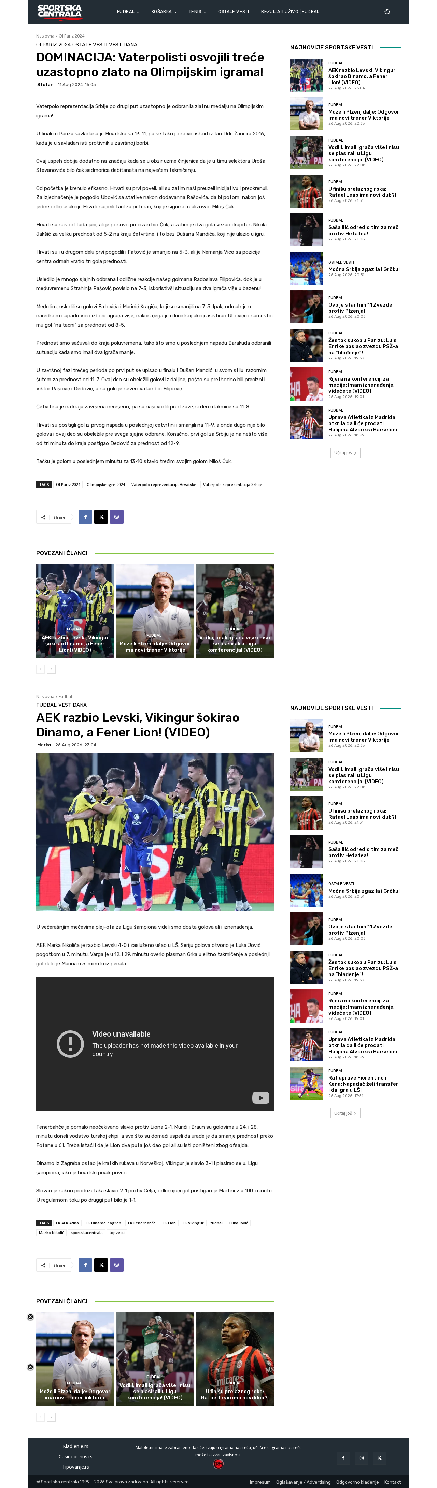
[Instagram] (361, 1458)
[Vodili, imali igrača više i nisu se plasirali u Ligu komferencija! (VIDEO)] (235, 611)
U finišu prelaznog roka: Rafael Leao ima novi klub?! (362, 192)
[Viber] (117, 517)
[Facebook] (85, 517)
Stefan (45, 84)
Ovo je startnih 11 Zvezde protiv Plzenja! (360, 308)
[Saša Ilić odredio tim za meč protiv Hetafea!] (306, 229)
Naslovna (45, 36)
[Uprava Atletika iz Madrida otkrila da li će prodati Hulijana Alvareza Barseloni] (306, 422)
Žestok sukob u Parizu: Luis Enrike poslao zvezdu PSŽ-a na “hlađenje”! (363, 346)
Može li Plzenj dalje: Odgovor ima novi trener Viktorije (155, 647)
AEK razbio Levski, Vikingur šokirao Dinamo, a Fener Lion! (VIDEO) (75, 644)
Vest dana (123, 44)
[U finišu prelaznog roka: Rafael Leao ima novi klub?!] (306, 191)
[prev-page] (40, 669)
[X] (101, 517)
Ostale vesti (89, 44)
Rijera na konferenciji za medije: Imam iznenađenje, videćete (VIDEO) (361, 385)
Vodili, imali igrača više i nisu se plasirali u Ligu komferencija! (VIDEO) (234, 644)
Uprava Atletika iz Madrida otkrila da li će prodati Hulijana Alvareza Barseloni (362, 423)
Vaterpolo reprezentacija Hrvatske (163, 484)
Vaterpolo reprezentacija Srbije (232, 484)
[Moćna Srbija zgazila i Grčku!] (306, 268)
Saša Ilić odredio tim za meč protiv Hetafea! (363, 230)
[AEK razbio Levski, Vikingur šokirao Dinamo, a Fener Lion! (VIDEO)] (75, 611)
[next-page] (51, 669)
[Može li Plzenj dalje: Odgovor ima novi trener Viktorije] (155, 611)
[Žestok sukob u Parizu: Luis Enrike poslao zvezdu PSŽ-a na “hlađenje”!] (306, 345)
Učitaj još (343, 453)
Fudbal (74, 629)
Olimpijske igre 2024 (106, 484)
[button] (390, 12)
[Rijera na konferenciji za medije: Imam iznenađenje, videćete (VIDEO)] (306, 383)
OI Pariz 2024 (71, 36)
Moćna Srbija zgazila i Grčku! (364, 269)
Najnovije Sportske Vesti (331, 47)
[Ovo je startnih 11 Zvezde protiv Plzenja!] (306, 306)
